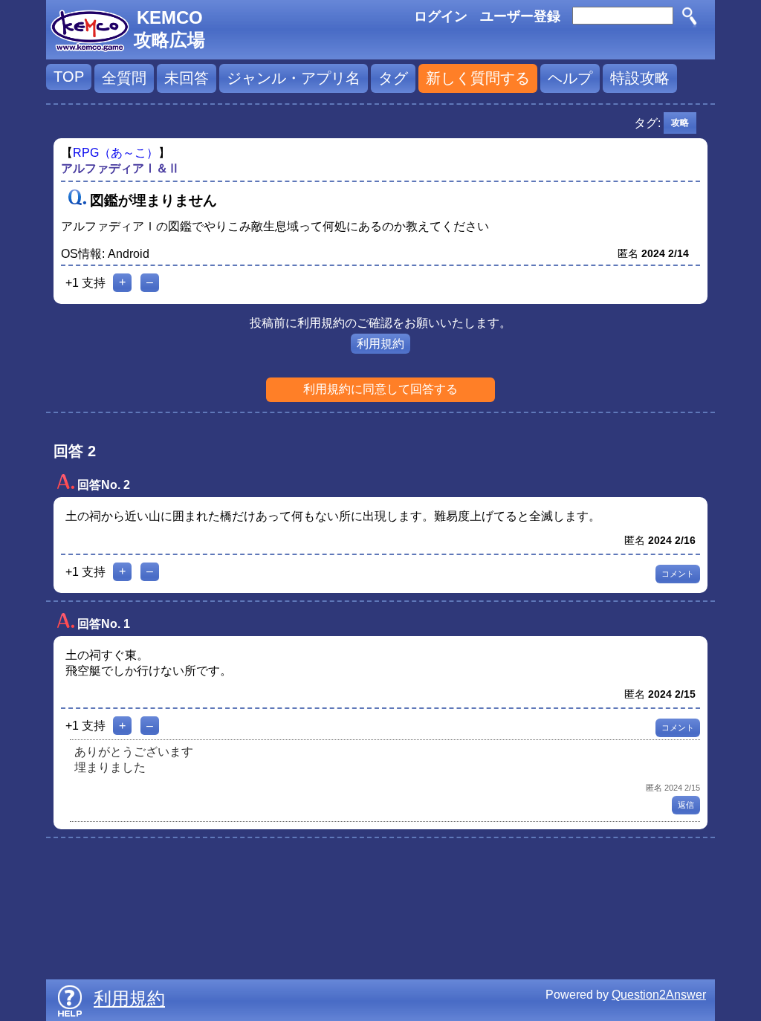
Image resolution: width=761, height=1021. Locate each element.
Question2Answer (659, 994)
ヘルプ (570, 78)
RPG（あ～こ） (115, 152)
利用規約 (380, 343)
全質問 (124, 78)
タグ (393, 78)
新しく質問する (478, 78)
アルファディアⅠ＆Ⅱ (120, 168)
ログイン (440, 16)
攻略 (680, 122)
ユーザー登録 (520, 16)
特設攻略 (640, 78)
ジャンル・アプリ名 (293, 78)
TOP (69, 76)
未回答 (186, 78)
